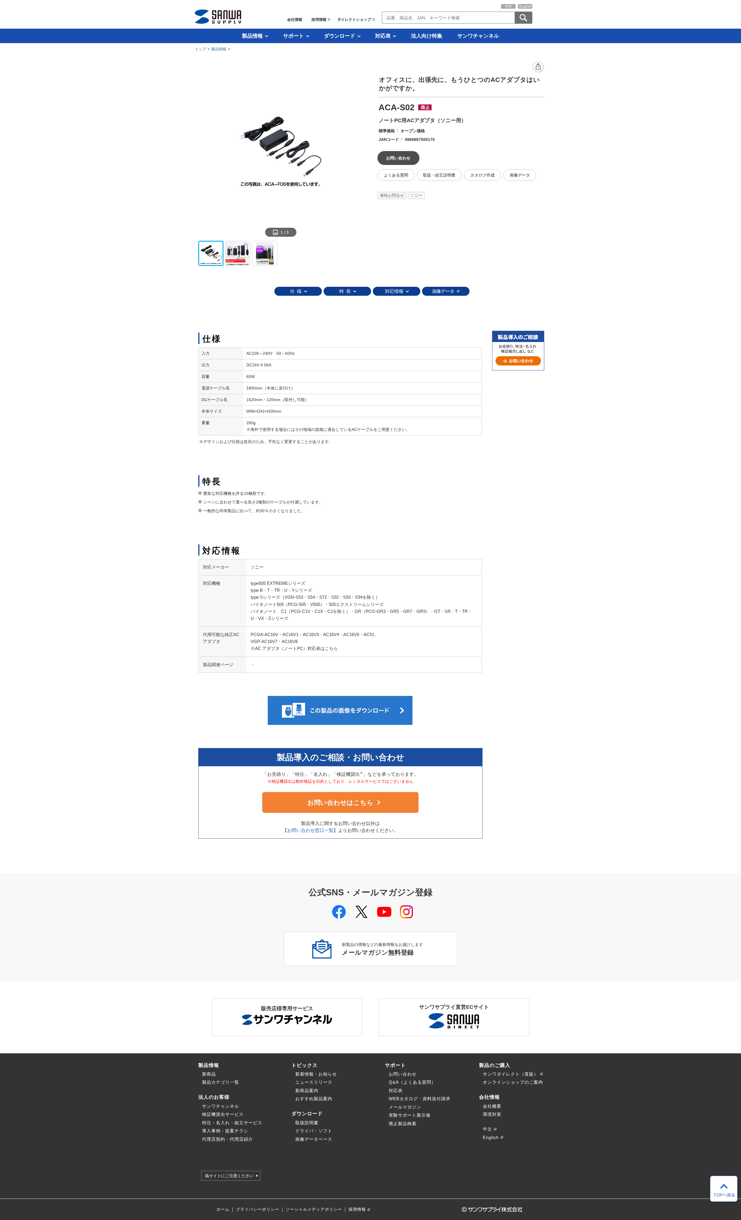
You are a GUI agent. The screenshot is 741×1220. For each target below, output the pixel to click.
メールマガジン (405, 1107)
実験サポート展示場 (409, 1115)
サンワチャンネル (478, 36)
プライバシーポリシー (257, 1209)
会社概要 (492, 1106)
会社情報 (294, 19)
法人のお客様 (214, 1097)
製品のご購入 (494, 1065)
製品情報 (252, 36)
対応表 (383, 36)
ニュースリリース (313, 1082)
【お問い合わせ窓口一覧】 (310, 830)
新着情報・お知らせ (316, 1074)
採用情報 (319, 19)
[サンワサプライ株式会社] (218, 17)
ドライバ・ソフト (313, 1130)
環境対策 (492, 1114)
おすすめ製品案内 (313, 1098)
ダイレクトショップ (354, 19)
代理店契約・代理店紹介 (227, 1139)
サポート (293, 36)
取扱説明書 (306, 1122)
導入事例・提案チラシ (225, 1130)
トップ (200, 49)
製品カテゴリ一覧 (220, 1082)
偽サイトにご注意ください (229, 1175)
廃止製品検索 (403, 1123)
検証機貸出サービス (223, 1114)
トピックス (304, 1065)
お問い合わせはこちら (340, 802)
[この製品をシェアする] (538, 67)
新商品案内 (306, 1090)
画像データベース (313, 1139)
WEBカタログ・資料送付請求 (419, 1098)
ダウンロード (339, 36)
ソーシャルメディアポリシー (314, 1209)
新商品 (209, 1074)
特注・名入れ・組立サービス (232, 1122)
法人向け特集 (426, 36)
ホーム (223, 1209)
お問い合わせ (403, 1074)
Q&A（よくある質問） (412, 1082)
